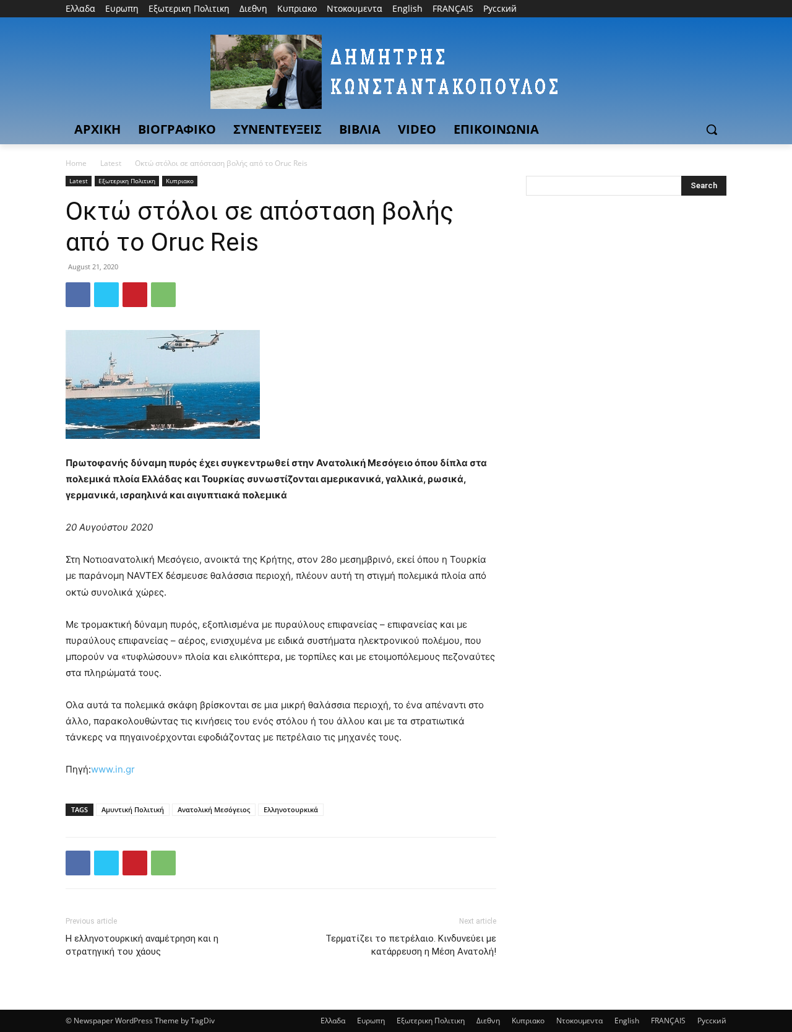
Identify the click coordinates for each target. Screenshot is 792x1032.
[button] (711, 129)
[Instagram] (668, 9)
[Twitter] (685, 9)
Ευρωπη (371, 1020)
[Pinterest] (135, 294)
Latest (110, 163)
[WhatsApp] (163, 294)
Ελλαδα (333, 1020)
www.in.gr (113, 769)
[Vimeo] (702, 9)
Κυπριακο (180, 180)
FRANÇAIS (668, 1020)
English (626, 1020)
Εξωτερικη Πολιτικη (126, 180)
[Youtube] (719, 9)
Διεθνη (488, 1020)
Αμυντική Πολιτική (132, 809)
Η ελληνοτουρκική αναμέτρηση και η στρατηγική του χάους (142, 945)
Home (76, 163)
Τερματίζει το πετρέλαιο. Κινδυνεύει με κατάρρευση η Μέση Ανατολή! (410, 945)
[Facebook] (651, 9)
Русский (711, 1020)
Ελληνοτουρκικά (291, 809)
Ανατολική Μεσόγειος (214, 809)
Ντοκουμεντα (579, 1020)
